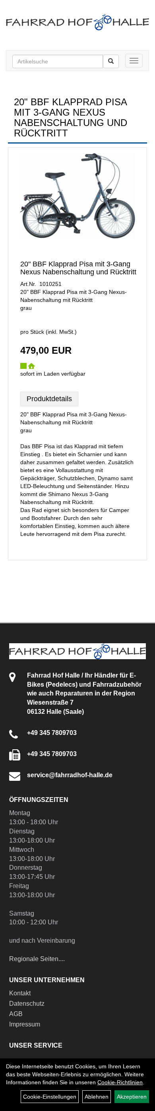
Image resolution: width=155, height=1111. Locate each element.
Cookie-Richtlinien (120, 1082)
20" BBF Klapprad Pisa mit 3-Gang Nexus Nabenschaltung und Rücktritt (78, 268)
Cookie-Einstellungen (49, 1096)
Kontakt (20, 993)
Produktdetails (49, 399)
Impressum (24, 1024)
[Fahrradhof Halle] (77, 22)
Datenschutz (27, 1003)
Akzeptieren (132, 1096)
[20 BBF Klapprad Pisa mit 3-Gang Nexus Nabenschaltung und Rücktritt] (77, 195)
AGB (16, 1014)
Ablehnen (96, 1096)
